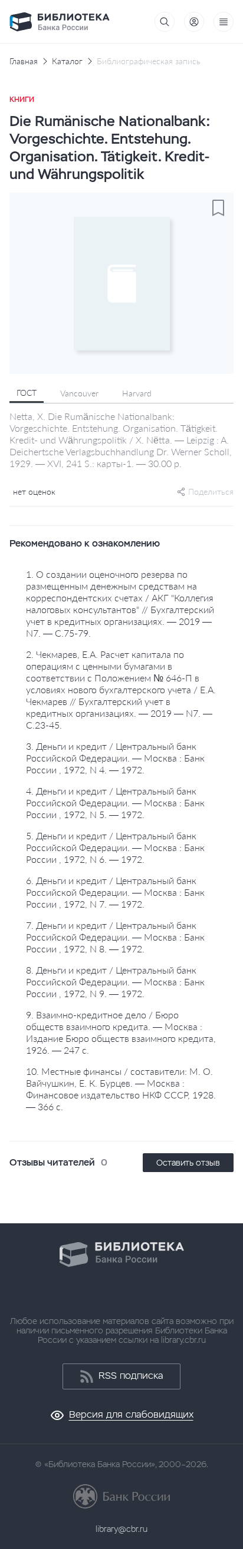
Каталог (67, 61)
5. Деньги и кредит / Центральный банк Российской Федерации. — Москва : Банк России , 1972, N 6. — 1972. (115, 847)
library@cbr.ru (121, 1529)
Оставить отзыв (188, 1162)
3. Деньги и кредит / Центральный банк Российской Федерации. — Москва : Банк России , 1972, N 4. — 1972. (115, 757)
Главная (23, 61)
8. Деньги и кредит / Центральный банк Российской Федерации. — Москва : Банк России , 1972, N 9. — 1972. (115, 981)
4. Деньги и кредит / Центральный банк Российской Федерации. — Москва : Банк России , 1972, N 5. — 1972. (115, 802)
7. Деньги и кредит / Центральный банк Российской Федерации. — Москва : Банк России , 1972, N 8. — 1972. (115, 936)
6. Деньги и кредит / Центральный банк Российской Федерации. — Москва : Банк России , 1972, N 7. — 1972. (115, 892)
